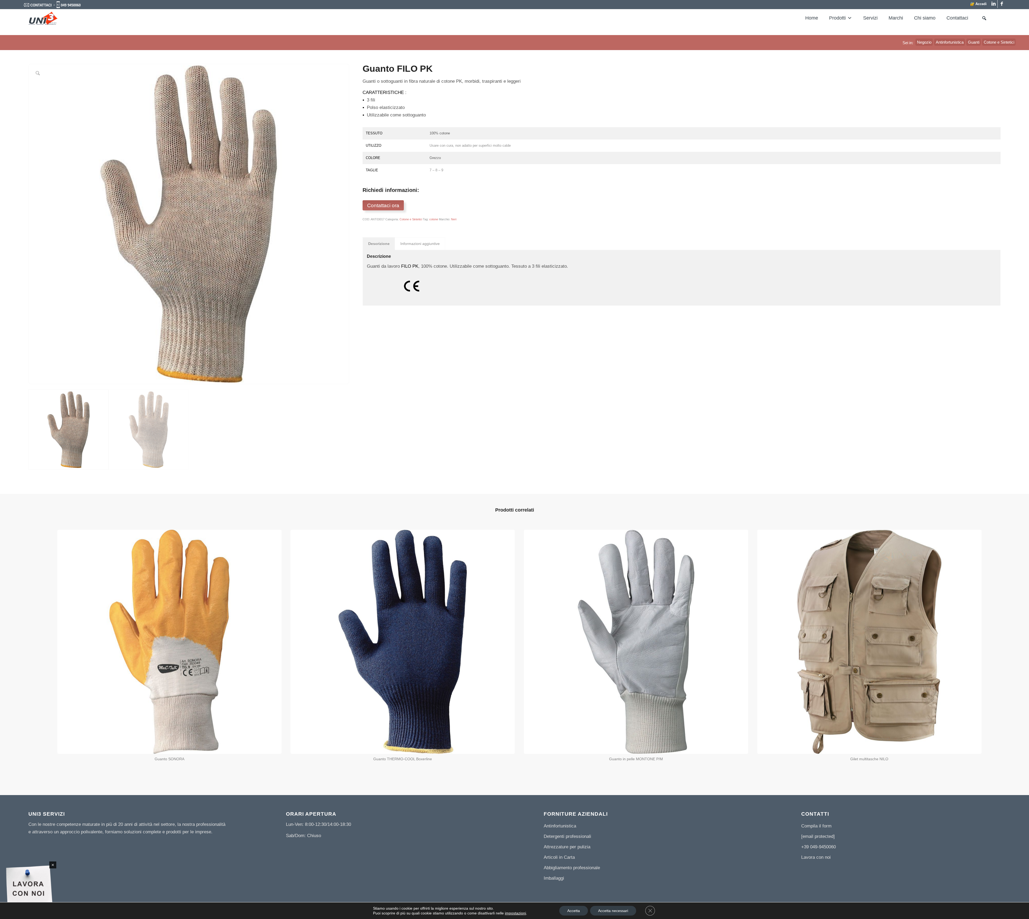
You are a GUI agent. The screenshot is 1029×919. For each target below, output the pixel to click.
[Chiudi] (52, 864)
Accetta (573, 911)
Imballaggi (554, 878)
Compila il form (816, 826)
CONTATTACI (41, 5)
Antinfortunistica (560, 826)
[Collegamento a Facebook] (1002, 4)
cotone (433, 219)
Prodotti (837, 18)
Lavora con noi (816, 857)
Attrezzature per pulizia (567, 846)
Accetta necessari (613, 911)
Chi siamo (924, 18)
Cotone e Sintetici (411, 219)
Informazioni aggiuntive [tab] (420, 243)
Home (811, 18)
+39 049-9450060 (818, 846)
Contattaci (957, 18)
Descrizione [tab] (379, 243)
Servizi (870, 18)
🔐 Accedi (978, 4)
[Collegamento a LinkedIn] (993, 4)
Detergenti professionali (567, 836)
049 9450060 (71, 5)
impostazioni (515, 913)
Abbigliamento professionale (572, 867)
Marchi (896, 18)
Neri (453, 219)
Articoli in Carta (559, 857)
